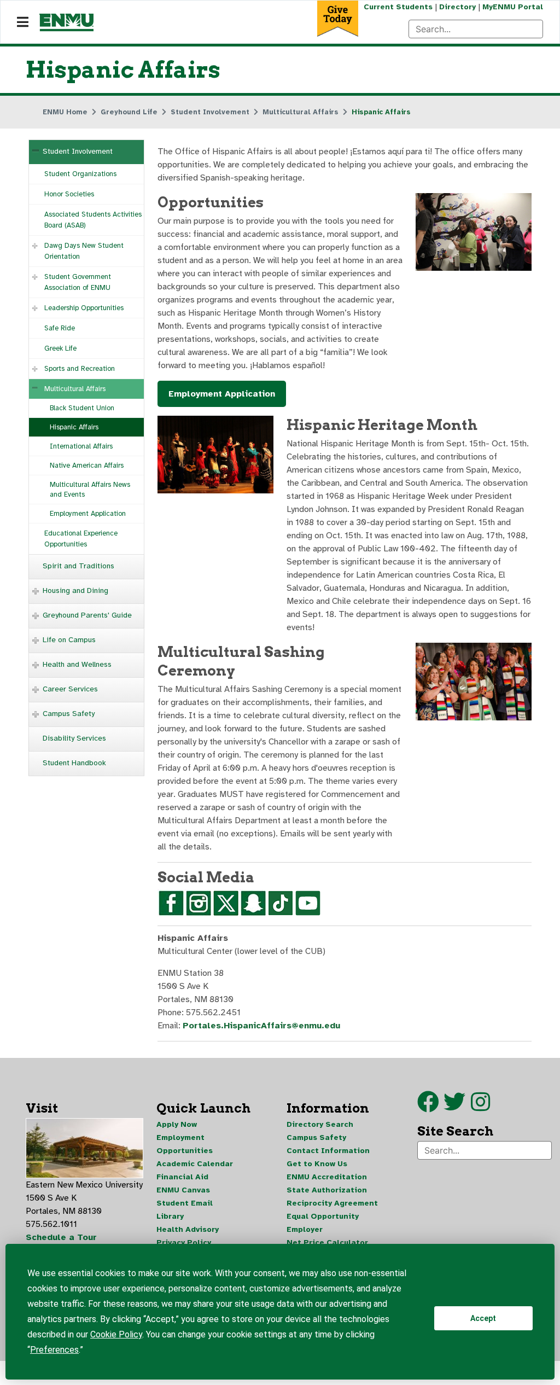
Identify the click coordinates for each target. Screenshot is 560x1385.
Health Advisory (187, 1229)
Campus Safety (69, 713)
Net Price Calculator (327, 1242)
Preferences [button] (54, 1350)
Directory (457, 6)
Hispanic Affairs (74, 427)
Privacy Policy (183, 1242)
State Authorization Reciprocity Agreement (332, 1196)
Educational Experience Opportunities (81, 539)
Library (170, 1216)
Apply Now (176, 1124)
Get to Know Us (317, 1163)
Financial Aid (182, 1177)
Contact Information (328, 1150)
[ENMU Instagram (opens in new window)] (480, 1107)
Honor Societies (69, 194)
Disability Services (74, 738)
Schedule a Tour (61, 1237)
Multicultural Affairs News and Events (90, 489)
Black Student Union (82, 408)
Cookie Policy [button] (116, 1334)
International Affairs (81, 446)
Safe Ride (59, 328)
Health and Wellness (77, 664)
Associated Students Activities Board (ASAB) (93, 220)
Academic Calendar (194, 1163)
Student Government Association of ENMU (77, 282)
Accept (483, 1318)
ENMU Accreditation (327, 1177)
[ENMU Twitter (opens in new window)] (457, 1107)
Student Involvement (78, 151)
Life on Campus (69, 639)
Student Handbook (74, 762)
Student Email (184, 1203)
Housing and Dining (75, 590)
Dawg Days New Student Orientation (84, 251)
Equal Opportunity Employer (323, 1223)
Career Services (70, 689)
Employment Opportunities (184, 1144)
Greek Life (60, 348)
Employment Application (88, 513)
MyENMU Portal (512, 6)
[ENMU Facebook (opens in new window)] (428, 1107)
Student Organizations (80, 174)
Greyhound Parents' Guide (87, 615)
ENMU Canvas (183, 1190)
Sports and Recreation (79, 368)
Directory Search (320, 1124)
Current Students (398, 6)
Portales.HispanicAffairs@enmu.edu (261, 1025)
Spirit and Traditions (78, 566)
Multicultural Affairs (75, 389)
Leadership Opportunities (84, 308)
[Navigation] (22, 22)
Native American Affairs (87, 465)
